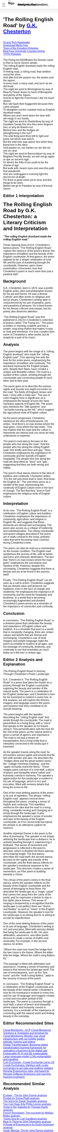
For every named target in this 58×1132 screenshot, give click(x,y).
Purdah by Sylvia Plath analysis (21, 1098)
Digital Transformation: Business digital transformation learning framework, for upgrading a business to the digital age (25, 1047)
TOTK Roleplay (12, 54)
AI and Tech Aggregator (16, 42)
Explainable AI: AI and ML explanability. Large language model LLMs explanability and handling (27, 1056)
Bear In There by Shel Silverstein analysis (27, 1121)
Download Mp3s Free (15, 45)
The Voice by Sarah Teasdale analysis (25, 1101)
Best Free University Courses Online (24, 51)
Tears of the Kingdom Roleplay (20, 48)
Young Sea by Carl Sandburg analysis (25, 1118)
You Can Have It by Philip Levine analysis (27, 1104)
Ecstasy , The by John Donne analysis (25, 1095)
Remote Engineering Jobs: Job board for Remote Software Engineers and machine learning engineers (27, 1074)
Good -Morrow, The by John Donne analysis (28, 1130)
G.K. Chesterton (20, 28)
